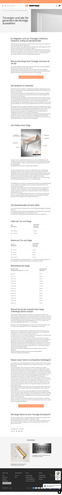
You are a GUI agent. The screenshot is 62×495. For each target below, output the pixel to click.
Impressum (4, 479)
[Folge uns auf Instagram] (54, 475)
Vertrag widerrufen (7, 483)
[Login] (56, 5)
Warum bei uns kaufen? (30, 481)
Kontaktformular (42, 475)
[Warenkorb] (59, 5)
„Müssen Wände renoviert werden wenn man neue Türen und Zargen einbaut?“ (26, 351)
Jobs (16, 477)
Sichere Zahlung (29, 475)
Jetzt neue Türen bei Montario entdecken (31, 405)
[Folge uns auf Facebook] (51, 475)
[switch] (58, 479)
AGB (3, 475)
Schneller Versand (29, 477)
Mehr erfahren (37, 1)
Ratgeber (6, 10)
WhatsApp (41, 479)
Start (3, 10)
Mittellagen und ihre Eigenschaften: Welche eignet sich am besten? (18, 464)
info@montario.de (42, 477)
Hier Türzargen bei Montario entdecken (31, 77)
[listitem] (14, 431)
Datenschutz (4, 477)
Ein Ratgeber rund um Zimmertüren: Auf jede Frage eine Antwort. (41, 456)
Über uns (17, 475)
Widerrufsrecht (5, 481)
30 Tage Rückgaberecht (30, 479)
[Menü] (60, 471)
